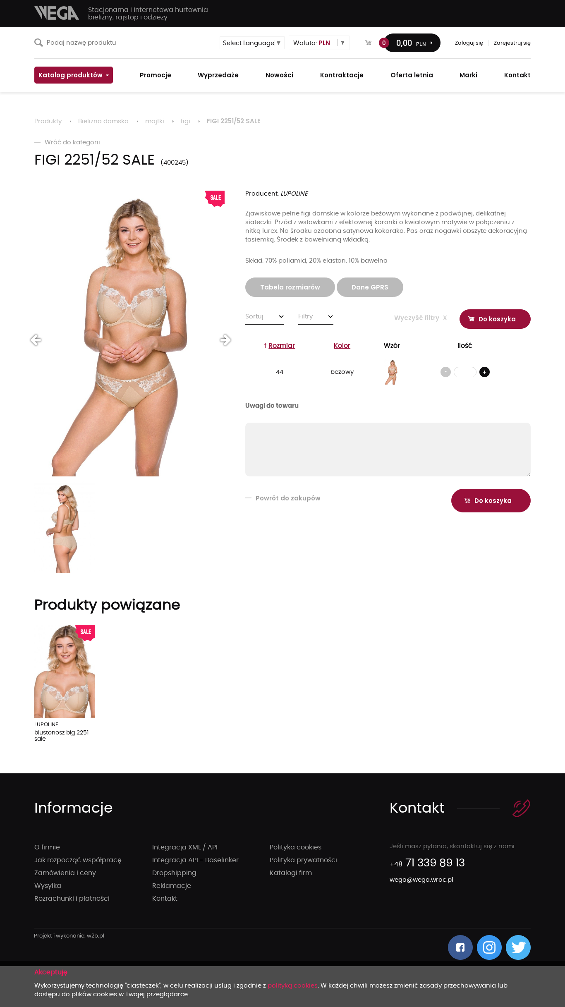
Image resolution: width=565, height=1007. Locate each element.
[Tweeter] (518, 947)
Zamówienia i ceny (65, 873)
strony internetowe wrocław (69, 936)
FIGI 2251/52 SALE (234, 121)
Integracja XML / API (185, 847)
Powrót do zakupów (288, 498)
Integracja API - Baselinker (195, 860)
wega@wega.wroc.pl (421, 880)
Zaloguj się (469, 43)
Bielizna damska (103, 121)
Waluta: (311, 42)
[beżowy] (392, 372)
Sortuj (254, 316)
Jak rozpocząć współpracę (78, 860)
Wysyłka (47, 886)
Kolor (342, 345)
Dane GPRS (370, 287)
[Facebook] (460, 947)
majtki (154, 121)
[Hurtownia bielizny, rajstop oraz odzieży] (57, 13)
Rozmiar (281, 345)
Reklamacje (171, 886)
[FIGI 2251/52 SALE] (129, 333)
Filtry (305, 316)
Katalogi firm (291, 873)
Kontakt (164, 898)
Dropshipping (174, 873)
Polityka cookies (295, 847)
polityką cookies (293, 986)
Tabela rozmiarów (290, 287)
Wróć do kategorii (72, 142)
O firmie (47, 847)
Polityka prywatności (303, 860)
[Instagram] (489, 947)
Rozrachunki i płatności (72, 898)
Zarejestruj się (512, 43)
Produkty (48, 121)
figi (185, 121)
